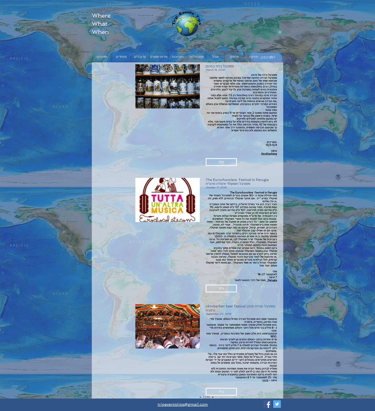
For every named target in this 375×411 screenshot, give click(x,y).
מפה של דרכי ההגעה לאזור (250, 280)
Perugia (271, 280)
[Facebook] (267, 404)
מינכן (265, 380)
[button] (280, 31)
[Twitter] (277, 404)
